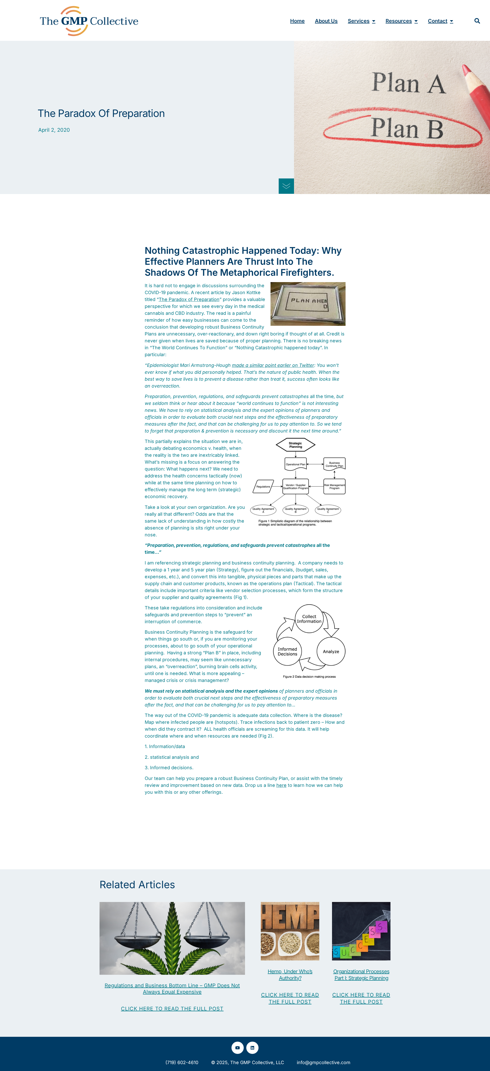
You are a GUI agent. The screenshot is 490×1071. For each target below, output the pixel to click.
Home (297, 21)
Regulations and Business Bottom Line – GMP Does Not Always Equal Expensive (172, 988)
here (281, 785)
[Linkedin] (252, 1048)
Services (359, 21)
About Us (326, 21)
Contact (437, 21)
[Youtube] (237, 1048)
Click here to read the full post (172, 1009)
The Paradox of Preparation (189, 299)
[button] (477, 21)
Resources (399, 21)
